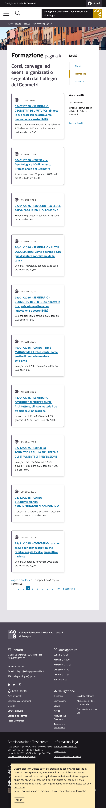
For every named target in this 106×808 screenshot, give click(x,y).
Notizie (78, 66)
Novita (27, 23)
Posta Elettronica (16, 720)
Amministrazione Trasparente (21, 756)
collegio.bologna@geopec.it (25, 676)
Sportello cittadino (85, 696)
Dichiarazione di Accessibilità (67, 756)
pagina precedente (21, 580)
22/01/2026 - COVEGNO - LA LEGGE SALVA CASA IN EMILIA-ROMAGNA (38, 208)
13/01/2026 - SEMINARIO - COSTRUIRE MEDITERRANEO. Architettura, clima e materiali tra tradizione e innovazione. (36, 404)
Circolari (11, 705)
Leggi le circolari (77, 123)
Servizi (57, 705)
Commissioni (60, 700)
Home (18, 23)
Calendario (80, 81)
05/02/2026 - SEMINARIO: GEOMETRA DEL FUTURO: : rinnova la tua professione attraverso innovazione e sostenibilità (37, 112)
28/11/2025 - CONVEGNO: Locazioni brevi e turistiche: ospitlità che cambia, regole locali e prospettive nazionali (38, 550)
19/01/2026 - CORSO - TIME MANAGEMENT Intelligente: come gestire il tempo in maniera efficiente (36, 354)
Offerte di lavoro (15, 710)
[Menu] (7, 13)
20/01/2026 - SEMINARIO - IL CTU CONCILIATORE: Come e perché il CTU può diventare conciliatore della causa (38, 254)
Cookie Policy (60, 751)
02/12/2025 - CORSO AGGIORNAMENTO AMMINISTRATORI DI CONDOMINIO (37, 501)
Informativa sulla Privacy (65, 746)
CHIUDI (19, 800)
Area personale (15, 696)
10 (58, 589)
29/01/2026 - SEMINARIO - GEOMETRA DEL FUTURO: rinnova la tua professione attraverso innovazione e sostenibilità (37, 304)
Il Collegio (58, 696)
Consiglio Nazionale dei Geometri (20, 3)
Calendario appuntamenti (19, 700)
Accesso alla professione (59, 725)
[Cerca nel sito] (17, 13)
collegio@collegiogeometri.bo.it (29, 671)
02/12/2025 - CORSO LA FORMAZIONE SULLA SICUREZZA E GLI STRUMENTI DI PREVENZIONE (36, 452)
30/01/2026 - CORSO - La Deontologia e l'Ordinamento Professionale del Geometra (33, 164)
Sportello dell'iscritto (17, 715)
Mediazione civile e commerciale (86, 702)
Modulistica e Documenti (60, 717)
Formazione (80, 73)
